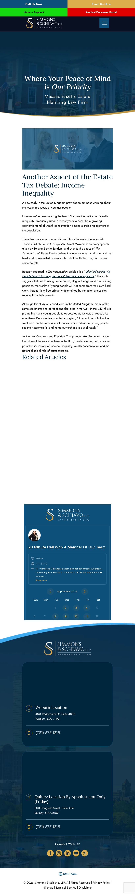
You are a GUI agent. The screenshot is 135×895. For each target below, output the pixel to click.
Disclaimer (85, 887)
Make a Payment (34, 12)
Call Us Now (33, 4)
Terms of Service (66, 887)
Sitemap (48, 887)
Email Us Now (101, 4)
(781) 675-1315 (48, 733)
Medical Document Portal (101, 12)
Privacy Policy (101, 883)
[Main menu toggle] (104, 23)
